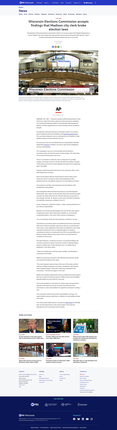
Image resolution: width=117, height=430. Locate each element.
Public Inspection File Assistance (70, 427)
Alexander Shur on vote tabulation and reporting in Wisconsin (85, 361)
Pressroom (41, 382)
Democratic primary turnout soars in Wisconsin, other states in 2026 (30, 361)
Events (61, 376)
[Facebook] (53, 47)
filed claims (69, 302)
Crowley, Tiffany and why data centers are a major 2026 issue (57, 337)
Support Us (77, 3)
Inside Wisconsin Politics (53, 334)
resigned (46, 144)
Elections (58, 18)
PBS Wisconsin (22, 418)
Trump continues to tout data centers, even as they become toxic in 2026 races (31, 337)
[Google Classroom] (58, 47)
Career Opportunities (65, 374)
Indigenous (44, 14)
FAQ (20, 386)
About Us (41, 374)
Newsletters (62, 378)
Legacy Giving (83, 384)
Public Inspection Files (55, 427)
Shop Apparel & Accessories (46, 380)
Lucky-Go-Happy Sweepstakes (87, 390)
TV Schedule (55, 3)
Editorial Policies (35, 427)
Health (65, 14)
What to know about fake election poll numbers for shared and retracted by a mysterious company (85, 338)
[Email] (61, 47)
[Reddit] (55, 47)
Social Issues (59, 14)
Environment (71, 14)
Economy (31, 14)
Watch (46, 3)
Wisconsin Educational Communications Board (46, 418)
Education (68, 3)
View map (21, 385)
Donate (40, 3)
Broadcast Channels (44, 378)
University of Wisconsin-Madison (26, 420)
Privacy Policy (83, 427)
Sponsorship (83, 386)
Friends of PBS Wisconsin (86, 380)
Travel (61, 380)
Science (85, 14)
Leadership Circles (84, 382)
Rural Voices (51, 14)
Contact (21, 371)
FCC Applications (44, 427)
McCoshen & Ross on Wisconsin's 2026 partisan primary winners (58, 361)
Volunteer (82, 388)
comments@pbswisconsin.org (29, 374)
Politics (21, 14)
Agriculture (79, 14)
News (62, 3)
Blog (40, 376)
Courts (25, 14)
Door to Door (83, 378)
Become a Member (84, 376)
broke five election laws (71, 134)
